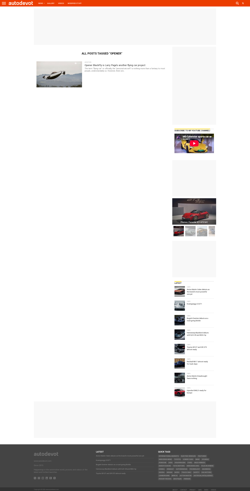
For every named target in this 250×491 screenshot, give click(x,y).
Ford (190, 462)
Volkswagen (180, 462)
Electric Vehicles (188, 456)
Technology (195, 469)
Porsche (162, 462)
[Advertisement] (125, 26)
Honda (161, 469)
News (40, 3)
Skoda (161, 472)
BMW (197, 459)
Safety (196, 472)
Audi (170, 462)
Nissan (169, 472)
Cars (200, 490)
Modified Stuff (75, 3)
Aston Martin (185, 475)
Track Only (186, 472)
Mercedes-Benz (165, 459)
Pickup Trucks (165, 479)
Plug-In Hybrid (207, 466)
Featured (202, 456)
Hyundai (205, 459)
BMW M (174, 475)
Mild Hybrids (199, 462)
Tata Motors (178, 466)
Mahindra (206, 469)
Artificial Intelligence (203, 475)
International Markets (169, 456)
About (175, 490)
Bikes (206, 490)
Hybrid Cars (188, 459)
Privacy (192, 490)
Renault (170, 469)
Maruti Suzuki (165, 466)
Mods (177, 472)
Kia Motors (206, 472)
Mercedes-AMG (193, 466)
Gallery (50, 3)
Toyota (177, 459)
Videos (61, 3)
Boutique (177, 479)
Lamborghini (164, 475)
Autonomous (181, 469)
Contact (183, 490)
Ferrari (187, 479)
